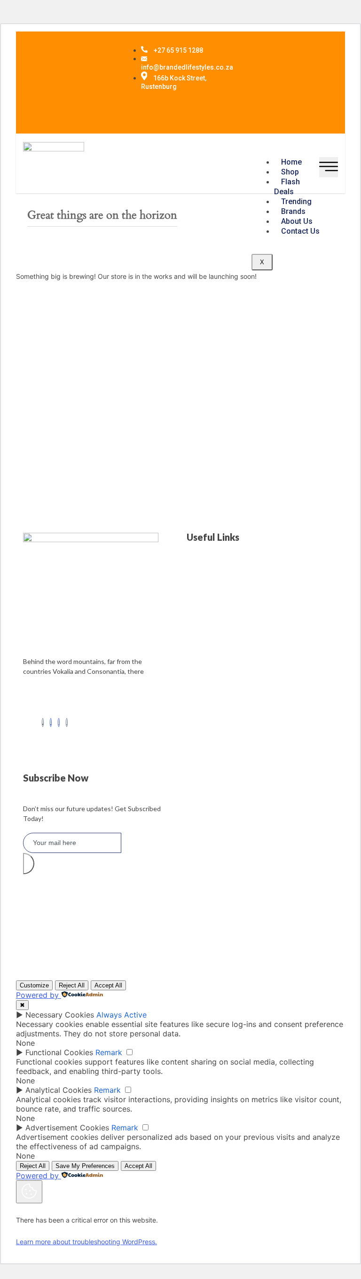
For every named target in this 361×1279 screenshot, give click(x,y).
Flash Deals (287, 186)
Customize (34, 985)
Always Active (121, 1014)
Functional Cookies (59, 1052)
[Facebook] (43, 722)
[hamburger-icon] (328, 167)
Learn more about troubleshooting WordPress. (86, 1242)
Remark (108, 1052)
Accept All (108, 985)
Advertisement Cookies (67, 1127)
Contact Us (300, 231)
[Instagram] (59, 722)
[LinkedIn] (51, 722)
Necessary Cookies (59, 1014)
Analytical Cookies (58, 1090)
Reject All (72, 985)
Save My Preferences (85, 1165)
